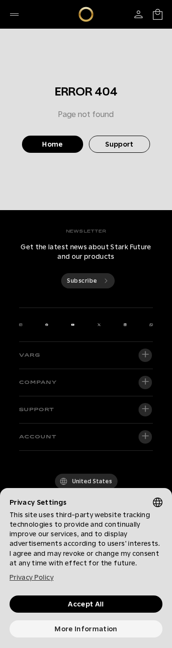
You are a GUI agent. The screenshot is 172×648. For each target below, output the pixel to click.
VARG (30, 355)
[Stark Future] (86, 14)
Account (37, 437)
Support (119, 144)
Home (52, 144)
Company (38, 382)
